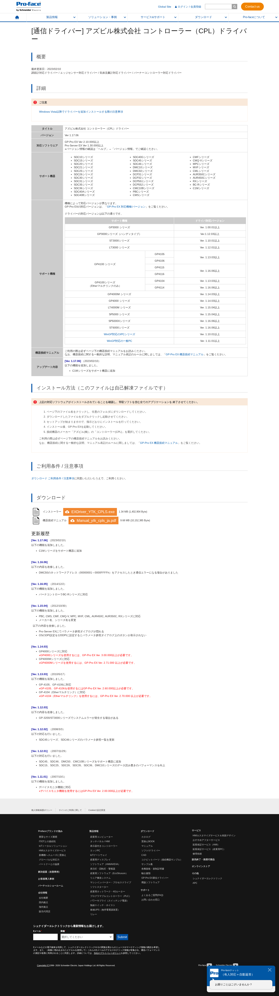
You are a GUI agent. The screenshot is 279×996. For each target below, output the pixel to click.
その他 (195, 873)
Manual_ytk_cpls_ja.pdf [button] (96, 520)
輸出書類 (146, 873)
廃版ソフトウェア (150, 882)
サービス (196, 830)
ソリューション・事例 (102, 17)
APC (195, 883)
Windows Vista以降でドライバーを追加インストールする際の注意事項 (81, 111)
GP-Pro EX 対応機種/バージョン (126, 206)
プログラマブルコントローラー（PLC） (110, 896)
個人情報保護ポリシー (41, 810)
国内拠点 (43, 902)
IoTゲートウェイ (98, 855)
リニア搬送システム (100, 878)
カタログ (146, 837)
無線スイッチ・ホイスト (102, 905)
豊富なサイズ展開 (48, 837)
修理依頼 (197, 853)
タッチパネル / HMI (100, 841)
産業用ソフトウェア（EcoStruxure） (109, 873)
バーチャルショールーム (50, 885)
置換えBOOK (148, 841)
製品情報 (52, 17)
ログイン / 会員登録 (189, 6)
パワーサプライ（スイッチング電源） (109, 900)
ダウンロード (203, 17)
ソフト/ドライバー (150, 850)
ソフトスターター (99, 887)
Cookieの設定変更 (96, 810)
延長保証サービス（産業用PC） (209, 849)
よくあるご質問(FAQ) (152, 895)
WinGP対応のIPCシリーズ (119, 334)
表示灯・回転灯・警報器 (102, 868)
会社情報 (42, 892)
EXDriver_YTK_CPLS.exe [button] (93, 512)
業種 (63, 931)
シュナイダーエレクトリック (207, 878)
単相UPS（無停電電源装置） (105, 909)
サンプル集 (147, 864)
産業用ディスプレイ (100, 859)
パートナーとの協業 (49, 864)
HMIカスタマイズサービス (52, 850)
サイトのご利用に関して (70, 810)
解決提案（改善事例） (49, 871)
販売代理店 (44, 911)
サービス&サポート (153, 17)
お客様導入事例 (46, 879)
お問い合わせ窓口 (150, 899)
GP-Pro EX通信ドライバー (155, 878)
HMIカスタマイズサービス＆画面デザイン (214, 835)
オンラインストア (201, 866)
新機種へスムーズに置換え (52, 855)
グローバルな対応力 (49, 859)
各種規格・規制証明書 (152, 868)
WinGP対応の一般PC (119, 340)
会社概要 (43, 897)
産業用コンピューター (101, 837)
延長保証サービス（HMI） (206, 844)
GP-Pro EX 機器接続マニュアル (184, 354)
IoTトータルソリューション (53, 846)
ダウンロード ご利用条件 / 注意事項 (52, 478)
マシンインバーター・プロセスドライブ (110, 882)
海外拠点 (43, 907)
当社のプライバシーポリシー (107, 953)
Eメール (37, 931)
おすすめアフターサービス (206, 840)
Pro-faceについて (254, 17)
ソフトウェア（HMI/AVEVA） (105, 864)
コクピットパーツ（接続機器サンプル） (161, 859)
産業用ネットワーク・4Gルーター (107, 891)
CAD (143, 855)
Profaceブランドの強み (50, 831)
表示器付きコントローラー (103, 846)
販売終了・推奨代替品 (203, 859)
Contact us (252, 6)
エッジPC (95, 850)
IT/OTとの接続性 (47, 841)
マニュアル (147, 846)
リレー (93, 914)
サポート (145, 890)
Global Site (164, 6)
